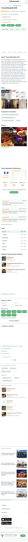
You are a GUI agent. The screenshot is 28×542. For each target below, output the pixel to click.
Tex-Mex (10, 14)
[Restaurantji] (14, 1)
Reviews (19, 52)
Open (22, 535)
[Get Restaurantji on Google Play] (6, 523)
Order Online (11, 25)
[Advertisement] (14, 40)
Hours (24, 52)
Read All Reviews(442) (6, 224)
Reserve (18, 25)
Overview (4, 52)
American (10, 5)
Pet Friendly (15, 14)
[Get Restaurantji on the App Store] (6, 519)
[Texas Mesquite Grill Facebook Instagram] (15, 360)
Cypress (5, 5)
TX (1, 5)
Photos (14, 52)
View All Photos (5, 147)
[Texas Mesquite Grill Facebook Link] (13, 360)
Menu (3, 25)
